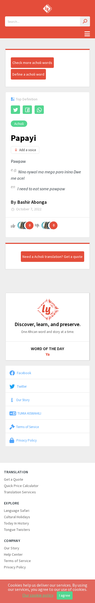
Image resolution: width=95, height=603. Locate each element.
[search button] (85, 21)
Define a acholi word (28, 74)
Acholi (19, 123)
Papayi (23, 138)
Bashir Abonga (32, 202)
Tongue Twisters (17, 529)
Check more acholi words (32, 62)
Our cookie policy (37, 595)
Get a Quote (13, 479)
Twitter (21, 386)
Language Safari (16, 510)
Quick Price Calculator (21, 485)
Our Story (23, 400)
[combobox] (47, 21)
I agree (64, 595)
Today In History (16, 523)
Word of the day (47, 348)
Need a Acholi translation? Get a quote (52, 256)
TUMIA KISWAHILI (29, 413)
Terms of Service (27, 427)
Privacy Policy (26, 440)
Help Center (13, 554)
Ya (48, 354)
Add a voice (27, 150)
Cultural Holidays (17, 516)
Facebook (23, 373)
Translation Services (20, 492)
